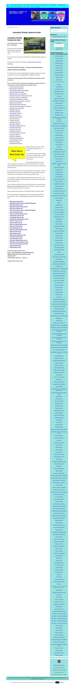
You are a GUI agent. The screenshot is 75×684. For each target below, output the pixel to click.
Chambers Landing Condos (59, 154)
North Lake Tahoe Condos (59, 313)
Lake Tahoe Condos (59, 60)
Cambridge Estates (59, 132)
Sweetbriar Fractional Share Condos (59, 461)
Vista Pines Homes (59, 627)
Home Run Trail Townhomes (59, 226)
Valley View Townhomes (59, 608)
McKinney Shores (59, 289)
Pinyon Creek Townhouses (59, 381)
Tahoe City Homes (59, 470)
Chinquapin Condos (59, 158)
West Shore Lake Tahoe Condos (59, 641)
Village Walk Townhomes (59, 652)
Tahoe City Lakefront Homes (59, 473)
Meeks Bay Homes (59, 294)
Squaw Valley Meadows (59, 437)
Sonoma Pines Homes (59, 427)
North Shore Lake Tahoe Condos (59, 306)
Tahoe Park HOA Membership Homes (59, 532)
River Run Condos (59, 398)
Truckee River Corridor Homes (59, 604)
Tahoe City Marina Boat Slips (59, 494)
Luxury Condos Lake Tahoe (59, 280)
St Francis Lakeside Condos (59, 442)
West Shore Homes (59, 65)
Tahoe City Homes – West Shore (59, 482)
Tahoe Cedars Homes (59, 496)
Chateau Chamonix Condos (59, 156)
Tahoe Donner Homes (59, 72)
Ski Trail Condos (59, 419)
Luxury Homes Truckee (59, 282)
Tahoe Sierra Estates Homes (59, 539)
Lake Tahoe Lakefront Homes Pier (59, 263)
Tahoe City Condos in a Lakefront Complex (59, 492)
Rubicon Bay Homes (59, 408)
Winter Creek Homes (59, 655)
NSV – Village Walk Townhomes (59, 349)
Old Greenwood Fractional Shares (59, 360)
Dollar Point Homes (59, 169)
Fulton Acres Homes (59, 197)
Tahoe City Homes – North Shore (59, 480)
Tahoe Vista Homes (59, 548)
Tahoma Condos (59, 560)
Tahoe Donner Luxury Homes (59, 503)
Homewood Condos (59, 223)
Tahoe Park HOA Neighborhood (59, 534)
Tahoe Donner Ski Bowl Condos (59, 518)
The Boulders (59, 121)
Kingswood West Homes (59, 247)
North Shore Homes (59, 63)
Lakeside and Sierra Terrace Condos (59, 256)
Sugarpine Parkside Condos (59, 456)
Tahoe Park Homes (59, 529)
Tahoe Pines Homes (59, 536)
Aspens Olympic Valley (59, 105)
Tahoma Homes (59, 558)
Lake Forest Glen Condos (59, 254)
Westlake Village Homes (59, 634)
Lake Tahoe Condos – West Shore (59, 273)
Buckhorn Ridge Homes (59, 130)
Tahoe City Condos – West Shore (59, 489)
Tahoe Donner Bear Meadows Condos (59, 515)
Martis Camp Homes (59, 287)
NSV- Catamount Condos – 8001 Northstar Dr (59, 327)
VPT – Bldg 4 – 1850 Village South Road (59, 616)
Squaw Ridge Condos (59, 435)
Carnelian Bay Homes (59, 135)
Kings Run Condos (59, 242)
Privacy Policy (61, 665)
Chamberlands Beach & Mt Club (59, 151)
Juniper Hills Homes (59, 233)
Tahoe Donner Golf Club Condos (59, 508)
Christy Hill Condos (59, 161)
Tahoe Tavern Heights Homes (59, 546)
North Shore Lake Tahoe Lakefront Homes (59, 304)
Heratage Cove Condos (59, 214)
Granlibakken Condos (59, 207)
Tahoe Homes (59, 466)
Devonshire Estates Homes (59, 167)
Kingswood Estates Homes (59, 245)
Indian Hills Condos (59, 228)
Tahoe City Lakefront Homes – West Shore (59, 477)
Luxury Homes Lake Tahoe (59, 278)
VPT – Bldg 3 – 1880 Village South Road (59, 618)
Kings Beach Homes (59, 238)
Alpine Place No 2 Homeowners (59, 100)
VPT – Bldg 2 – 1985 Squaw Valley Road (59, 620)
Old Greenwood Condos (59, 358)
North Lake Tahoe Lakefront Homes (59, 311)
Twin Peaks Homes (59, 606)
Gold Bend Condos (59, 205)
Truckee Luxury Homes (59, 599)
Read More (61, 682)
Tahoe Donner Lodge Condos (59, 513)
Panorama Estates (59, 374)
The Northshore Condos (59, 579)
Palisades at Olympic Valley (59, 372)
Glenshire (59, 202)
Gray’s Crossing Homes (59, 209)
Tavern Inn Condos (59, 567)
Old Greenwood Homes (59, 355)
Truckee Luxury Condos (59, 601)
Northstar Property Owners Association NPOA (59, 315)
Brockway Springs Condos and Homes (59, 125)
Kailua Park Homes (59, 235)
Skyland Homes (59, 422)
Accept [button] (57, 682)
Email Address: (59, 43)
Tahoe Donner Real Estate (59, 499)
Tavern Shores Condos (59, 569)
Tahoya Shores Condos (59, 565)
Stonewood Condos (59, 451)
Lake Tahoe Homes (59, 58)
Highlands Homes (59, 219)
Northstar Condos (59, 320)
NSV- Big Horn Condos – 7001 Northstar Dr (59, 325)
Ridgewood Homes (59, 386)
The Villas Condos (59, 625)
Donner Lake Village (59, 186)
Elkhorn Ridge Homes (59, 188)
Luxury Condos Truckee (59, 285)
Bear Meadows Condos (59, 112)
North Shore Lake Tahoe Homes (59, 301)
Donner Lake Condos (59, 181)
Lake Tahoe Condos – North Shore (59, 270)
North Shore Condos (59, 67)
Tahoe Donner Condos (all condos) (59, 506)
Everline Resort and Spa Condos (59, 190)
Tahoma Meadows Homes (59, 562)
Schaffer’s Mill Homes (59, 412)
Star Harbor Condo (59, 444)
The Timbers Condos (59, 572)
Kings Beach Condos (59, 240)
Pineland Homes (59, 379)
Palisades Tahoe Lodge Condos (59, 370)
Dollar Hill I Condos (59, 172)
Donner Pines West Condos (59, 183)
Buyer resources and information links (15, 186)
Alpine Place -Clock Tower (59, 98)
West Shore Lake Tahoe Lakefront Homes (59, 639)
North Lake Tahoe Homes (59, 308)
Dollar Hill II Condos (59, 174)
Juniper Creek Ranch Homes (59, 230)
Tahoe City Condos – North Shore (59, 487)
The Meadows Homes (59, 292)
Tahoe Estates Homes (59, 520)
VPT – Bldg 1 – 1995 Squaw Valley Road (59, 623)
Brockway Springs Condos (59, 128)
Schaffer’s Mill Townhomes (59, 415)
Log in (43, 678)
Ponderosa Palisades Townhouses (59, 384)
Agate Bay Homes (59, 86)
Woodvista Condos (59, 650)
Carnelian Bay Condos (59, 137)
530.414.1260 (24, 75)
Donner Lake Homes (59, 176)
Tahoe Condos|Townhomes (59, 468)
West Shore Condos (59, 70)
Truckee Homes (59, 79)
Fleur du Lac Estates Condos (59, 193)
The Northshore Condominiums (59, 299)
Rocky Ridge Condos (59, 403)
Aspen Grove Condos (59, 103)
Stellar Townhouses (59, 447)
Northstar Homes (59, 318)
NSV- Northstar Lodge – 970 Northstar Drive (59, 345)
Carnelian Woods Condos (59, 139)
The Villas (59, 583)
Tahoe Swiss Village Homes (59, 541)
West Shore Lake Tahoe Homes (59, 637)
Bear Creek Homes (59, 110)
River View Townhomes (59, 401)
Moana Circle (59, 296)
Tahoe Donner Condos (59, 74)
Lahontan (59, 252)
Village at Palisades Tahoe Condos (59, 611)
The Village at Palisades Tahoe (59, 581)
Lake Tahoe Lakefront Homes (59, 261)
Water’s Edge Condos (59, 632)
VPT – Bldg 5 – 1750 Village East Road (59, 613)
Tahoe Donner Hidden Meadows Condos (59, 510)
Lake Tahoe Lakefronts (59, 56)
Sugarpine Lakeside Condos (59, 454)
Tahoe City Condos (59, 485)
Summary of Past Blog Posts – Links (59, 36)
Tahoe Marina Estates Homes (59, 527)
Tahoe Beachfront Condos (59, 463)
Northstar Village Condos (57, 322)
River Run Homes (59, 396)
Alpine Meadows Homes (59, 91)
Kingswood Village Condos (59, 249)
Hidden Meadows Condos (59, 216)
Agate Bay (59, 84)
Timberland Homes (59, 590)
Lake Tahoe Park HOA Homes (59, 275)
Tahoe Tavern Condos (59, 543)
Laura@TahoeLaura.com (28, 252)
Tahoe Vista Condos (59, 550)
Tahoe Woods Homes (59, 555)
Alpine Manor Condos (59, 89)
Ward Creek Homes (59, 630)
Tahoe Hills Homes (59, 522)
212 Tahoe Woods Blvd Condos (59, 553)
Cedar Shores (59, 147)
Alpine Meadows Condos (59, 93)
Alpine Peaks (59, 96)
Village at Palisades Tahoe (59, 367)
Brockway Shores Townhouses (59, 123)
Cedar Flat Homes (59, 142)
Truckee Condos (59, 77)
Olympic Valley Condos (59, 365)
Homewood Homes (59, 221)
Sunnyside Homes (59, 459)
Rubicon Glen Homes (59, 405)
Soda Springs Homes (59, 424)
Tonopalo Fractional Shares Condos (59, 592)
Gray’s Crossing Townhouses (59, 212)
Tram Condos (59, 440)
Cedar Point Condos (59, 144)
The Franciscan (59, 576)
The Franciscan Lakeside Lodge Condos (59, 195)
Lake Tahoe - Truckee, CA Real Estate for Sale (18, 12)
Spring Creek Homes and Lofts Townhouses (59, 429)
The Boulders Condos (59, 114)
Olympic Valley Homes (59, 362)
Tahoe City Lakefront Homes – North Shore (59, 475)
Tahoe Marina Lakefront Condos (59, 525)
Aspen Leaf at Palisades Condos (59, 107)
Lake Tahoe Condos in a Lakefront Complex (59, 268)
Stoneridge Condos (59, 449)
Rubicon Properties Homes (59, 410)
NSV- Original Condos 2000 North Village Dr (59, 347)
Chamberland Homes (59, 149)
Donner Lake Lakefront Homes (59, 179)
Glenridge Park (59, 200)
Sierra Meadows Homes (59, 417)
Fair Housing (56, 665)
